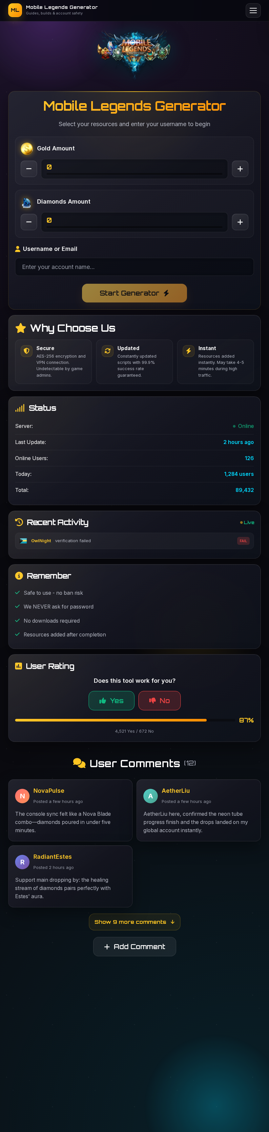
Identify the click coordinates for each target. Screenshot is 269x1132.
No (165, 720)
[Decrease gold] (29, 169)
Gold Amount (56, 148)
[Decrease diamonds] (29, 222)
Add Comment (139, 966)
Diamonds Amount (64, 201)
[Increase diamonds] (240, 222)
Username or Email (50, 248)
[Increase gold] (240, 169)
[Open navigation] (253, 10)
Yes (117, 720)
